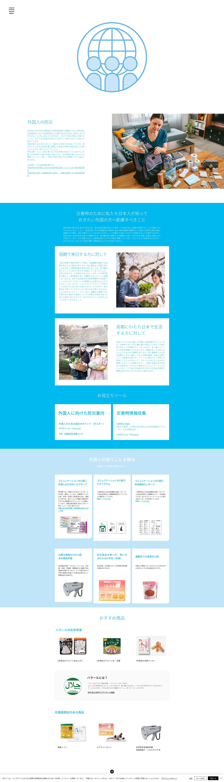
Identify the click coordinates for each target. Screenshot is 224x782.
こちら (78, 428)
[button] (11, 13)
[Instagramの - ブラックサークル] (112, 771)
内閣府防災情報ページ (73, 433)
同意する (213, 778)
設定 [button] (190, 778)
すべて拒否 (200, 778)
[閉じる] (221, 778)
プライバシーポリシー (169, 778)
